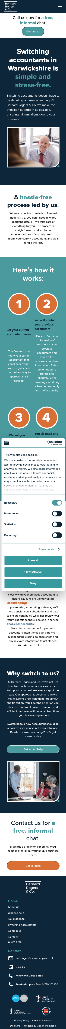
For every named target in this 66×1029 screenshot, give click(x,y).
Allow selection (33, 571)
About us (13, 907)
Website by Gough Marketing (40, 1025)
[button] (59, 6)
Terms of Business (42, 1020)
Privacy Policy (21, 1020)
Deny (33, 583)
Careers (13, 936)
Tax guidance (16, 919)
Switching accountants (22, 925)
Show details (47, 549)
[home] (12, 6)
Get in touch (33, 866)
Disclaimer (15, 1025)
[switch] (57, 513)
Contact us (33, 31)
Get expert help (33, 749)
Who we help (16, 913)
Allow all (33, 560)
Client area (15, 942)
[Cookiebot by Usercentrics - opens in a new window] (47, 442)
